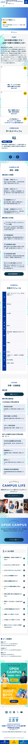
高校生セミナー (23, 742)
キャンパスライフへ (13, 496)
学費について (13, 394)
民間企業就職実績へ (13, 274)
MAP (25, 732)
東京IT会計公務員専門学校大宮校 (8, 645)
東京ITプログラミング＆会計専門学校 (9, 643)
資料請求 (14, 742)
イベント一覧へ (13, 540)
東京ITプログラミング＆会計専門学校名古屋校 (10, 650)
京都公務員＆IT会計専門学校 (7, 654)
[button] (10, 157)
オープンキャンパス (5, 742)
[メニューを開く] (14, 32)
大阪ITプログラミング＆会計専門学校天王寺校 (14, 2)
